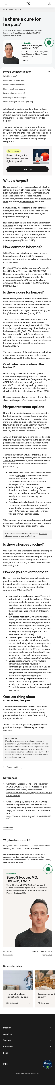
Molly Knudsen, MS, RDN (42, 951)
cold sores (8, 225)
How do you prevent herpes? (15, 97)
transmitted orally (28, 222)
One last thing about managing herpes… (20, 102)
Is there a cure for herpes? (14, 84)
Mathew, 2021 (10, 285)
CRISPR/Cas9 (10, 382)
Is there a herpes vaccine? (14, 93)
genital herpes (27, 201)
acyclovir (20, 475)
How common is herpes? (13, 80)
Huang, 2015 (34, 313)
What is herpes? (10, 76)
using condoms (36, 604)
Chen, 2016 (43, 391)
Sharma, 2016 (27, 240)
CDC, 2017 (40, 271)
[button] (27, 11)
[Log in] (50, 4)
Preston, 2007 (11, 345)
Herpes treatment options (14, 89)
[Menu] (6, 3)
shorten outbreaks (38, 421)
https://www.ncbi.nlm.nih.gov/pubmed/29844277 (28, 818)
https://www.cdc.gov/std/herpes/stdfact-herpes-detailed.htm (29, 794)
